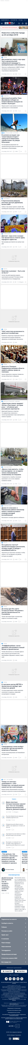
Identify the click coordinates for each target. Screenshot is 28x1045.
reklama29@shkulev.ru (14, 1004)
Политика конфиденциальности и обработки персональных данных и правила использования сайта (14, 1018)
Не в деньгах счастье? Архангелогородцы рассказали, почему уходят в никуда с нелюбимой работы (13, 547)
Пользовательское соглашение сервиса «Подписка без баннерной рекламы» (14, 1015)
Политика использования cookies (14, 1010)
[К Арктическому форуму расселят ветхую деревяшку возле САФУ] (14, 188)
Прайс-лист (5, 935)
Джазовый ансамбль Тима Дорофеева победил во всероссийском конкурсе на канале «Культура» (12, 100)
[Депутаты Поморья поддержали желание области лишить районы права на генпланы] (14, 354)
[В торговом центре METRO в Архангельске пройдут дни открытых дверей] (14, 672)
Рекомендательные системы (14, 1012)
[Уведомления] (22, 23)
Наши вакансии (6, 946)
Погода (21, 20)
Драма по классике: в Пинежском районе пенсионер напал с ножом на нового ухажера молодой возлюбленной (13, 511)
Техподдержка (6, 950)
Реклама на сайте (6, 931)
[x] (21, 978)
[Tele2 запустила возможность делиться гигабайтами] (14, 319)
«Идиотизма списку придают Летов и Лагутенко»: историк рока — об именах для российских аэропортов (12, 406)
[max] (17, 978)
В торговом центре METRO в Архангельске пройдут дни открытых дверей (12, 686)
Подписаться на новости (9, 919)
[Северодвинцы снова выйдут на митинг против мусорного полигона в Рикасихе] (14, 734)
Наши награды (5, 942)
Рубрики (4, 927)
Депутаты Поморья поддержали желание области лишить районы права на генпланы (13, 369)
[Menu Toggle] (2, 23)
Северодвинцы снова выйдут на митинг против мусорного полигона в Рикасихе (13, 748)
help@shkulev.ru (12, 999)
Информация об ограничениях (14, 1008)
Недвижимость (5, 20)
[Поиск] (19, 23)
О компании (5, 938)
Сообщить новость (7, 923)
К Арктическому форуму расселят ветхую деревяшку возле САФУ (12, 202)
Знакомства (14, 20)
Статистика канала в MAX (9, 958)
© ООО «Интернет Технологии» (14, 1035)
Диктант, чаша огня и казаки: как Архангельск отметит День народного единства (13, 237)
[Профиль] (26, 23)
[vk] (10, 978)
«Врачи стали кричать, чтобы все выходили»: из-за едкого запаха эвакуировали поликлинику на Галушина (12, 471)
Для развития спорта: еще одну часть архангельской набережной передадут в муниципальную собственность (13, 62)
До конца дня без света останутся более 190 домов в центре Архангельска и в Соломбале (12, 611)
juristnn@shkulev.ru (16, 998)
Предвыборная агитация (9, 954)
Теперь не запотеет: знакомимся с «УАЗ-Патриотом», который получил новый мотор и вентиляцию (13, 784)
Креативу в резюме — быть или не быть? (13, 272)
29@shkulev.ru (21, 996)
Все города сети (6, 962)
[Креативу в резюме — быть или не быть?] (14, 259)
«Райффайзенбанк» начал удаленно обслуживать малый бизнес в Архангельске (13, 647)
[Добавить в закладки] (25, 74)
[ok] (14, 978)
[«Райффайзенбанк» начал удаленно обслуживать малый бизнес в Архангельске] (14, 633)
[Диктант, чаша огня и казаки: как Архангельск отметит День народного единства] (14, 223)
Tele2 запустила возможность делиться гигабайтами (13, 332)
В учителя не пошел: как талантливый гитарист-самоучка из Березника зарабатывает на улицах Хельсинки (11, 138)
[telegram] (6, 978)
